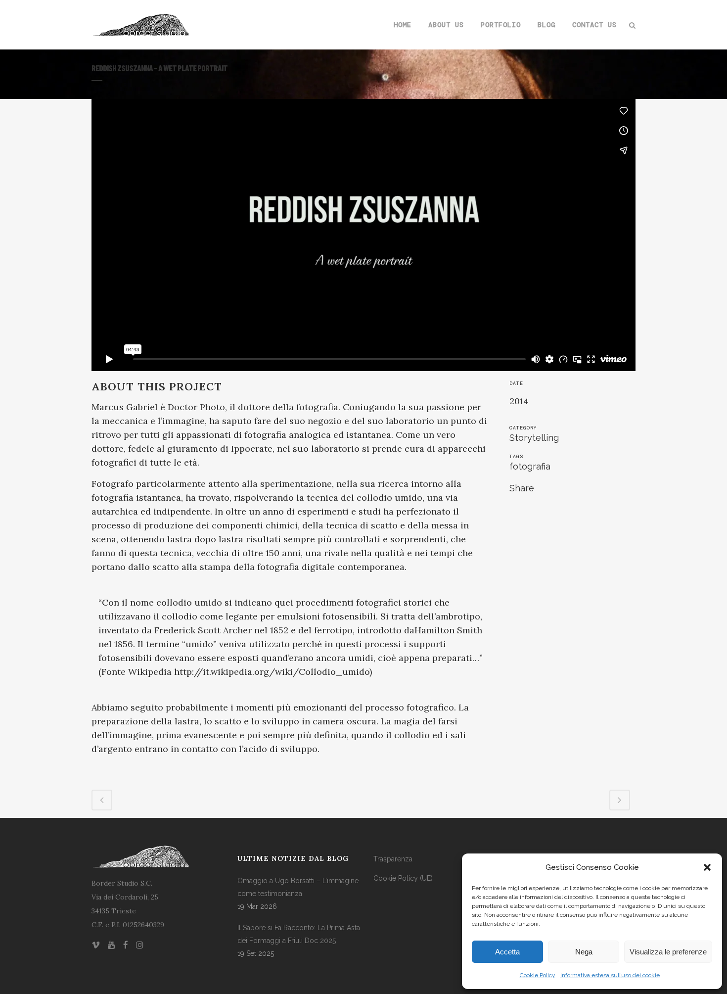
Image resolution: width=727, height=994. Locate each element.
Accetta (507, 951)
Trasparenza (392, 859)
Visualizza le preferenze (668, 951)
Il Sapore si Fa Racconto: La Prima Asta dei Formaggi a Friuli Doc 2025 (298, 934)
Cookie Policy (537, 975)
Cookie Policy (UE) (403, 878)
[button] (707, 867)
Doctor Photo (196, 407)
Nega (583, 951)
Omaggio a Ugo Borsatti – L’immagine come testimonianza (298, 887)
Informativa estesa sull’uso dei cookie (610, 975)
